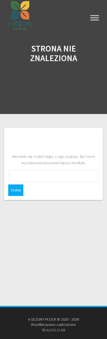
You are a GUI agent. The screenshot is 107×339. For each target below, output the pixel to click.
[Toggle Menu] (94, 18)
